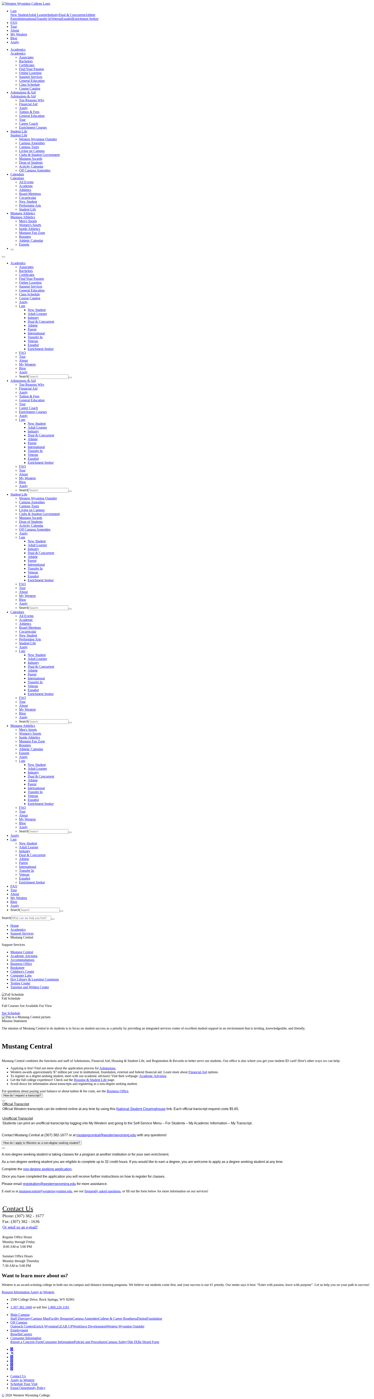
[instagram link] (11, 1361)
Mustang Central (21, 952)
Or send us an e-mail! (20, 1227)
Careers (27, 1334)
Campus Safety (116, 1342)
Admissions (107, 1068)
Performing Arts (30, 205)
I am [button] (13, 11)
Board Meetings (30, 194)
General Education (32, 81)
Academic (26, 186)
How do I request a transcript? (22, 1095)
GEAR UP (65, 1326)
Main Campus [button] (20, 1314)
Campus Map (40, 1318)
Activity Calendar (31, 166)
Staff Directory (20, 1318)
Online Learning (30, 73)
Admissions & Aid (23, 92)
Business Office (21, 964)
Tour (13, 26)
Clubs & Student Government (39, 155)
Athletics (25, 190)
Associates (26, 57)
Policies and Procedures (90, 1342)
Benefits (16, 1334)
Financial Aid (28, 104)
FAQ (13, 22)
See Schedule (11, 1013)
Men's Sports (28, 221)
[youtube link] (11, 1357)
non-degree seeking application (47, 1169)
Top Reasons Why (31, 100)
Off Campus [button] (18, 1322)
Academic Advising (23, 956)
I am (22, 306)
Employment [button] (19, 1330)
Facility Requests (61, 1318)
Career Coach (28, 123)
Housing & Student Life (90, 1080)
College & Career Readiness (117, 1318)
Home (14, 925)
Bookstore (17, 967)
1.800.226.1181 (58, 1307)
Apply (14, 42)
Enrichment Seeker (85, 19)
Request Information (16, 1292)
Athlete (90, 15)
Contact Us (18, 1376)
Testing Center (20, 983)
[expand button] (3, 1100)
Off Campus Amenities (34, 170)
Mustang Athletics (22, 213)
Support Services (30, 77)
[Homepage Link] (26, 3)
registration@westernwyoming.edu (49, 1184)
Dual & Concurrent (72, 15)
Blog (13, 38)
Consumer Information (58, 1342)
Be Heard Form (148, 1342)
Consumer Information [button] (25, 1338)
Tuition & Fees (29, 112)
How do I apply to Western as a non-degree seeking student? (41, 1142)
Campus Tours (29, 147)
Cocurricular (27, 197)
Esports (24, 244)
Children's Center (22, 971)
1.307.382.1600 (21, 1307)
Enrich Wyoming (46, 1326)
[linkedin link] (11, 1365)
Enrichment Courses (33, 127)
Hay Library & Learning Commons (34, 979)
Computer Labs (21, 975)
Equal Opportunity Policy (27, 1388)
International (27, 19)
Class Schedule (29, 84)
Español (67, 19)
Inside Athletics (29, 229)
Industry (53, 15)
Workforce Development (89, 1326)
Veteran (56, 19)
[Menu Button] (3, 257)
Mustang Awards (30, 158)
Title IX (132, 1342)
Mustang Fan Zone (32, 233)
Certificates (26, 65)
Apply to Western (42, 1292)
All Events (26, 182)
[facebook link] (11, 1349)
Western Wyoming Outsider (38, 139)
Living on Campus (32, 151)
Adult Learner (38, 15)
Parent (14, 19)
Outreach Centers (22, 1326)
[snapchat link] (11, 1369)
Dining (142, 1318)
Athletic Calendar (31, 240)
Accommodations (22, 960)
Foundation (154, 1318)
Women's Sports (30, 225)
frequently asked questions (102, 1191)
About (14, 30)
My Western (18, 34)
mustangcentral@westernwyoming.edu (106, 1135)
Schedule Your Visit (23, 1384)
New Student (19, 15)
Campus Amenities (32, 143)
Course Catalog (29, 88)
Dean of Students (31, 162)
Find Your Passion (31, 69)
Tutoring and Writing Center (29, 987)
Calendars (17, 174)
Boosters (25, 236)
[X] (12, 1353)
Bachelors (26, 61)
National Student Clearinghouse (141, 1109)
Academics (18, 49)
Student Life (18, 131)
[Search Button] (12, 249)
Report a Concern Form (26, 1342)
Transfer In (43, 19)
